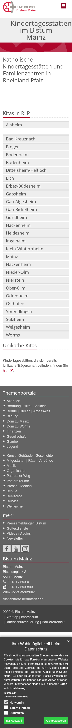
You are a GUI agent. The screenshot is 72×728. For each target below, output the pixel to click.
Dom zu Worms (18, 425)
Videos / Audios (19, 533)
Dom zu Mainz (18, 420)
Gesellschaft (16, 436)
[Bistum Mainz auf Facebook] (7, 548)
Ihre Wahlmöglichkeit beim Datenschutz (36, 646)
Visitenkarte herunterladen (23, 598)
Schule (12, 490)
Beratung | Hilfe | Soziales (26, 405)
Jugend (12, 446)
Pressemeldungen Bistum (26, 522)
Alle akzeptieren (56, 720)
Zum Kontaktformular (19, 591)
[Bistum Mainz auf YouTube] (16, 548)
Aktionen (13, 400)
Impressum (29, 616)
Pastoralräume (18, 480)
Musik (11, 465)
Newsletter (15, 538)
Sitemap (12, 616)
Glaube (12, 441)
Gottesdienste (17, 528)
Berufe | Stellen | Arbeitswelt (28, 410)
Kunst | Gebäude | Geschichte (30, 455)
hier (6, 370)
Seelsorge (14, 495)
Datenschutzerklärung (22, 621)
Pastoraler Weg (18, 475)
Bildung (12, 415)
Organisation (16, 470)
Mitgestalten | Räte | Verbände (30, 460)
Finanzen (14, 430)
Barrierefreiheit (53, 621)
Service (12, 500)
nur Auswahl (14, 720)
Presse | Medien (19, 485)
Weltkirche (15, 505)
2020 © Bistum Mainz (19, 611)
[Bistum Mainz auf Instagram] (25, 548)
